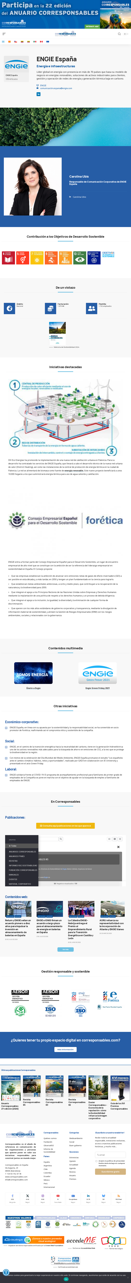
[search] (119, 34)
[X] (27, 1198)
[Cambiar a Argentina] (3, 41)
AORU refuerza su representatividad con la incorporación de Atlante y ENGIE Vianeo (112, 925)
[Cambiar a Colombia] (22, 41)
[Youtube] (58, 1198)
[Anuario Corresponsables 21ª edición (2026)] (10, 1088)
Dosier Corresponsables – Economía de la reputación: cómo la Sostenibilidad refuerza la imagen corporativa (98, 1110)
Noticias (18, 916)
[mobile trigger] (5, 34)
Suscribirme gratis (110, 1171)
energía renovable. (74, 470)
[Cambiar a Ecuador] (28, 41)
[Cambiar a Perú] (41, 41)
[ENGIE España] (16, 64)
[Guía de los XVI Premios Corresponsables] (120, 1088)
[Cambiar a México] (35, 41)
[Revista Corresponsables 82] (77, 1086)
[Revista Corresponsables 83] (54, 1086)
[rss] (118, 1198)
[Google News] (73, 1198)
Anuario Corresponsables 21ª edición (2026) (10, 1106)
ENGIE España (12, 75)
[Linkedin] (38, 94)
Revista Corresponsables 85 (31, 1102)
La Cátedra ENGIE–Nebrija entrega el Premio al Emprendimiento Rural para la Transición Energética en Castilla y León (80, 929)
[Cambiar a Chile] (16, 41)
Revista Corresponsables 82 (76, 1102)
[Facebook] (12, 1198)
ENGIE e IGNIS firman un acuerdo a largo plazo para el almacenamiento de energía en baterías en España (49, 926)
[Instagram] (42, 1198)
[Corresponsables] (65, 33)
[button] (65, 949)
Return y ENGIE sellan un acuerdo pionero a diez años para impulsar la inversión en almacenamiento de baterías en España (18, 928)
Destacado (10, 916)
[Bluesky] (103, 1198)
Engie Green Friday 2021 (98, 688)
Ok (66, 1279)
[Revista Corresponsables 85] (32, 1086)
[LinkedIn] (88, 1198)
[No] (128, 1277)
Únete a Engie (33, 688)
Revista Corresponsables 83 (54, 1102)
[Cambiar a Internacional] (48, 41)
